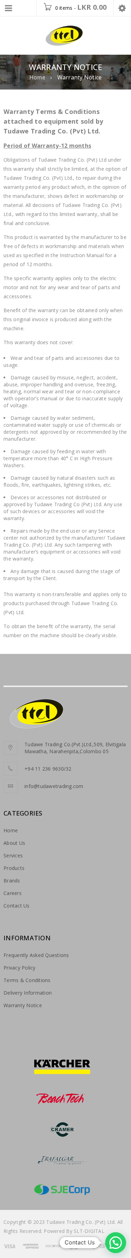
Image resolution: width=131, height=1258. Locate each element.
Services (13, 855)
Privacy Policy (19, 967)
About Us (14, 843)
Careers (12, 893)
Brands (11, 880)
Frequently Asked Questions (36, 955)
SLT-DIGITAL (89, 1231)
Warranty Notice (22, 1005)
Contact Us (16, 905)
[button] (115, 1242)
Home (37, 77)
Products (13, 868)
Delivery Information (27, 992)
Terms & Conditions (27, 980)
